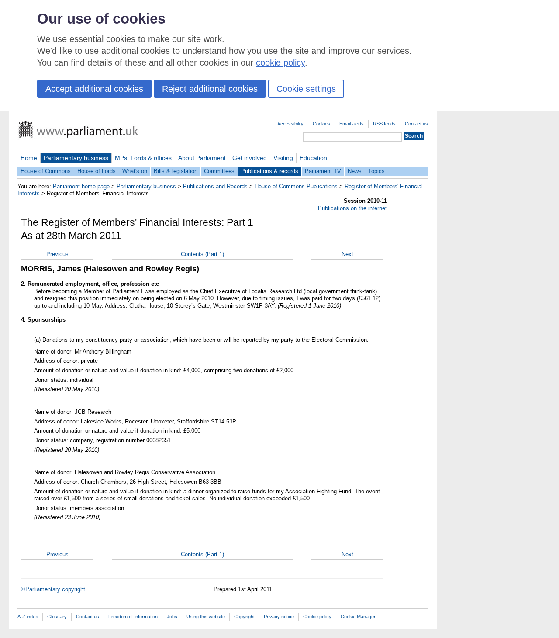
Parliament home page (81, 186)
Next (347, 254)
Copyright (244, 616)
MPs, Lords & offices (143, 157)
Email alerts (351, 123)
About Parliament (202, 157)
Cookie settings (306, 89)
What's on (134, 171)
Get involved (249, 157)
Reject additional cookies (210, 89)
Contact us (416, 123)
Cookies (321, 123)
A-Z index (27, 616)
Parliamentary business (76, 157)
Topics (376, 171)
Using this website (205, 616)
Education (313, 157)
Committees (219, 171)
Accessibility (290, 123)
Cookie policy (317, 616)
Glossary (57, 616)
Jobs (172, 616)
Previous (57, 254)
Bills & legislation (175, 171)
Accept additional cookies (94, 89)
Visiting (283, 157)
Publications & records (269, 171)
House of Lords (96, 171)
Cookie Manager (358, 616)
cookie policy (280, 62)
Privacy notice (279, 616)
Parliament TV (323, 171)
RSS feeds (384, 123)
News (355, 171)
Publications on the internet (352, 208)
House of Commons (46, 171)
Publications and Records (215, 186)
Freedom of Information (133, 616)
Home (29, 157)
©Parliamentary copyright (53, 589)
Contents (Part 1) (202, 254)
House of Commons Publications (296, 186)
